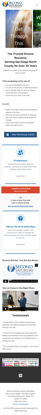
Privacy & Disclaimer (20, 404)
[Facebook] (20, 375)
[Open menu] (37, 4)
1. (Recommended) (20, 190)
